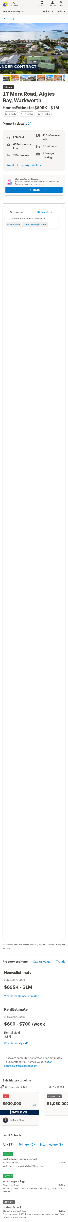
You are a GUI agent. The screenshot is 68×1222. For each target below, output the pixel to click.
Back (11, 19)
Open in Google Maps (35, 224)
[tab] (18, 211)
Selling (47, 11)
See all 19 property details (22, 165)
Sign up (52, 5)
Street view (13, 224)
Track (36, 189)
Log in (61, 5)
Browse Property (12, 11)
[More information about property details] (30, 124)
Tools (59, 11)
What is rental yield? (16, 1043)
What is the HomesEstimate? (21, 995)
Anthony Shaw (17, 1120)
